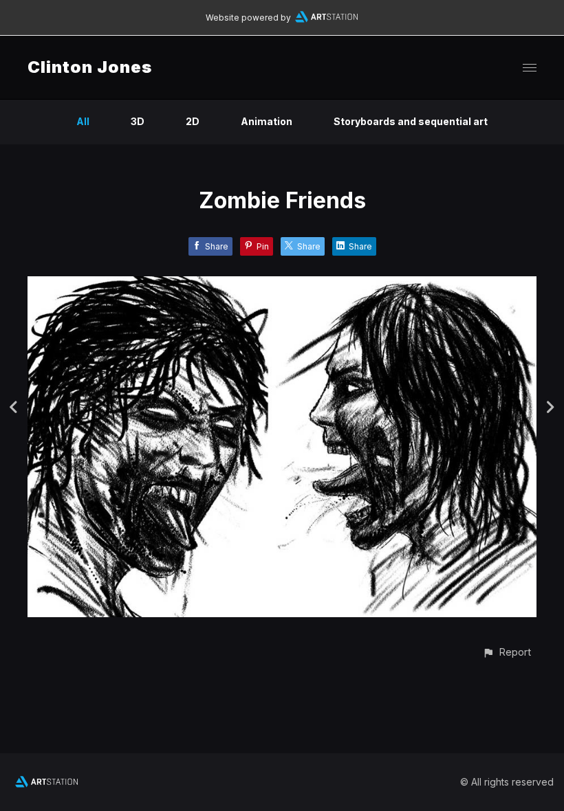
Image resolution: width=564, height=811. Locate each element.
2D (192, 121)
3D (137, 121)
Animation (266, 121)
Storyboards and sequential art (411, 121)
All (82, 121)
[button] (506, 652)
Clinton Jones (90, 67)
